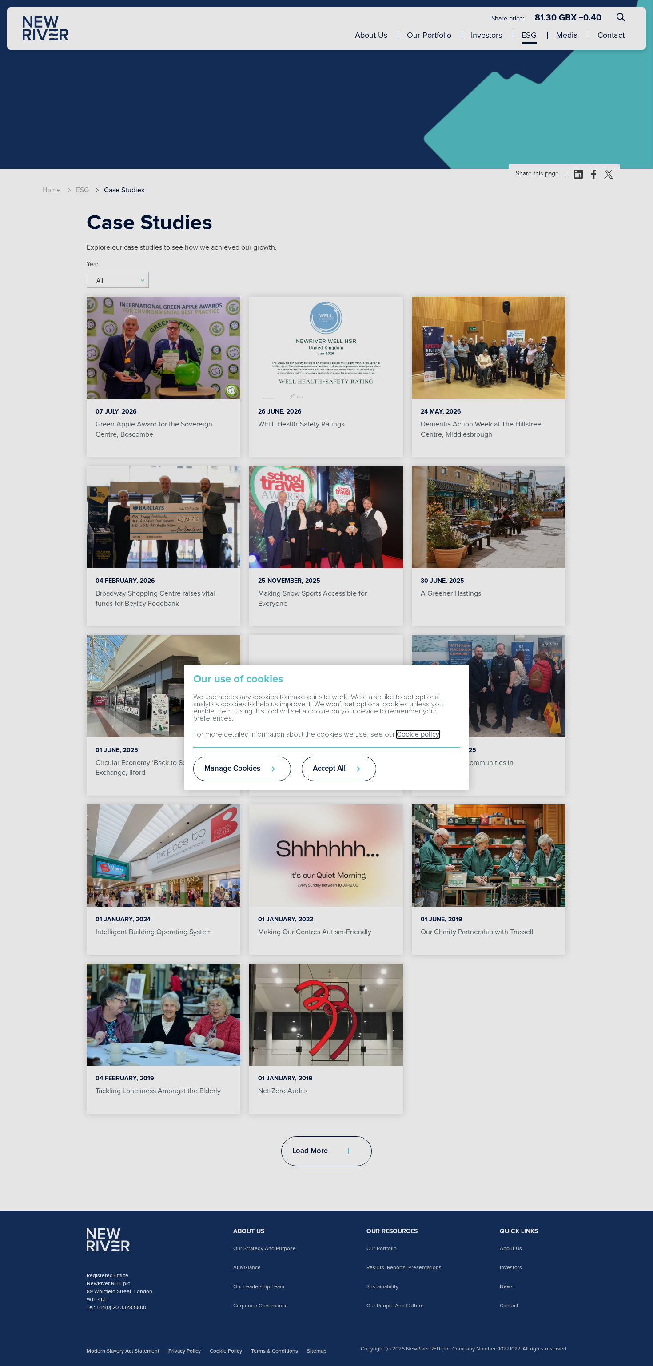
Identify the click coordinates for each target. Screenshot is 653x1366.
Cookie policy (418, 734)
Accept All (329, 769)
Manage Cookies (232, 769)
